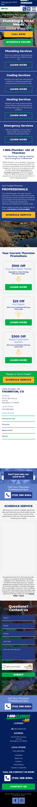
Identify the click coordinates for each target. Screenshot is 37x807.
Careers (18, 761)
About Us (18, 758)
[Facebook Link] (15, 801)
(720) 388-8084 (8, 409)
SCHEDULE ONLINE (18, 42)
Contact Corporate (18, 768)
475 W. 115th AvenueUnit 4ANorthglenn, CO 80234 (18, 739)
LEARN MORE (18, 65)
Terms (21, 596)
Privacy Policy (16, 690)
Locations (19, 755)
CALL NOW (18, 34)
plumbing (25, 170)
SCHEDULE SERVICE (18, 214)
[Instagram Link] (22, 801)
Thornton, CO (6, 2)
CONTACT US (18, 786)
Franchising (18, 765)
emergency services (11, 172)
